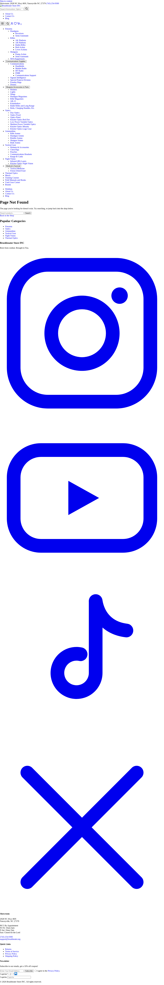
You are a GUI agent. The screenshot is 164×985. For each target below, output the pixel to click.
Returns (8, 949)
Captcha (3, 974)
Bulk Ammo (15, 143)
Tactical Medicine (17, 168)
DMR (17, 73)
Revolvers (19, 33)
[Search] (26, 9)
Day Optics (14, 113)
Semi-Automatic (22, 36)
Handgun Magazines (18, 96)
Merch (7, 175)
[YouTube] (82, 579)
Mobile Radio (21, 68)
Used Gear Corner (12, 182)
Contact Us (9, 16)
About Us (9, 14)
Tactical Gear (10, 145)
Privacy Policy (11, 954)
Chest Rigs (14, 150)
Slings (12, 94)
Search (27, 213)
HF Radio (19, 71)
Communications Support (25, 75)
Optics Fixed (15, 115)
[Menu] (2, 24)
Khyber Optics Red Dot (20, 120)
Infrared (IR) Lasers (18, 161)
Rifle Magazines (16, 99)
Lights (12, 92)
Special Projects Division (20, 80)
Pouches (13, 152)
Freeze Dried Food (17, 171)
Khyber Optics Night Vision (21, 163)
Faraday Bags (15, 82)
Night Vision (10, 159)
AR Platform (20, 43)
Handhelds (19, 66)
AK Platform (20, 40)
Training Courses (12, 178)
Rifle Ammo (15, 133)
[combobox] (12, 9)
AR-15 (13, 101)
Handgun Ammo (17, 136)
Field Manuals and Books (15, 180)
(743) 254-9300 (52, 3)
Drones (13, 85)
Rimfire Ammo (16, 138)
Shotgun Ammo (16, 140)
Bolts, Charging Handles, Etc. (22, 108)
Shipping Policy (11, 956)
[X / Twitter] (82, 909)
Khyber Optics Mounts (19, 126)
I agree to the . (48, 971)
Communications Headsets (21, 154)
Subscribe (29, 971)
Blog (7, 18)
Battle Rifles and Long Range (22, 106)
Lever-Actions (21, 49)
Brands (8, 185)
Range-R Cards (16, 156)
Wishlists (8, 189)
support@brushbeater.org (10, 939)
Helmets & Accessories (19, 147)
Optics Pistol (15, 117)
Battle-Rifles (20, 45)
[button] (16, 974)
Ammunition (10, 131)
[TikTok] (82, 744)
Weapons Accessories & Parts (17, 87)
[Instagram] (82, 415)
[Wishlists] (15, 24)
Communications (17, 64)
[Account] (12, 24)
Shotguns (14, 52)
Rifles (12, 38)
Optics (7, 110)
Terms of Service (12, 951)
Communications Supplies (15, 61)
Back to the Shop (7, 215)
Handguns (14, 31)
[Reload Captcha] (15, 973)
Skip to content (6, 1)
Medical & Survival (13, 166)
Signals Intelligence (18, 78)
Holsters (13, 90)
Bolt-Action (20, 47)
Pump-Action (20, 54)
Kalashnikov (15, 103)
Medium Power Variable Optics (23, 124)
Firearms (8, 29)
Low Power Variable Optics (21, 122)
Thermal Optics (11, 173)
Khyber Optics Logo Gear (21, 129)
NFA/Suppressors (17, 59)
